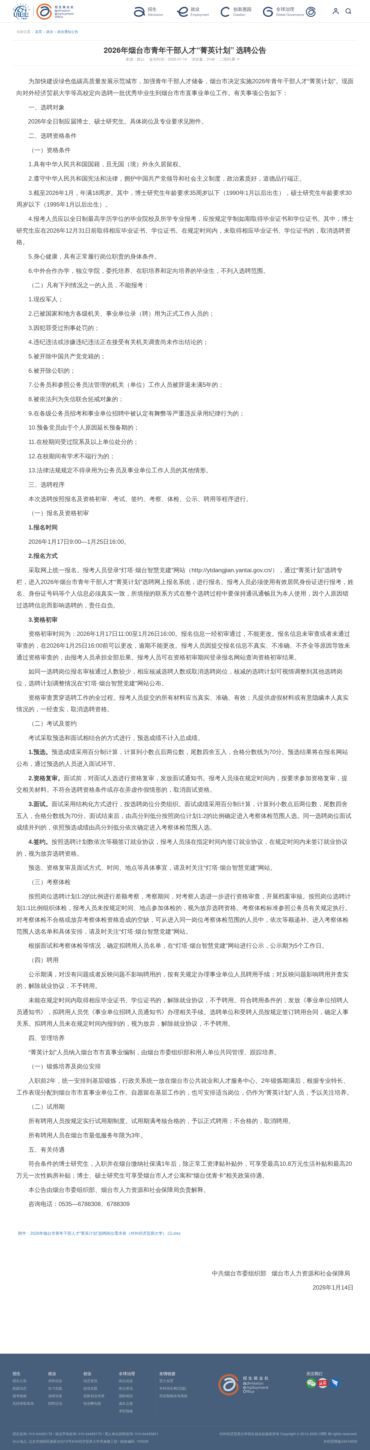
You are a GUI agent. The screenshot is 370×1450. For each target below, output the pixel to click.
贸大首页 (166, 1380)
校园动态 (20, 1388)
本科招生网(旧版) (173, 1388)
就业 (49, 31)
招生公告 (20, 1380)
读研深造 (55, 1395)
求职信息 (55, 1380)
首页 (38, 31)
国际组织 (126, 1395)
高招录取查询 (23, 1403)
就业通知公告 (67, 31)
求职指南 (126, 1410)
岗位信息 (126, 1380)
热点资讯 (126, 1388)
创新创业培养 (93, 1395)
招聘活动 (55, 1403)
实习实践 (55, 1388)
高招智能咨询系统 (173, 1395)
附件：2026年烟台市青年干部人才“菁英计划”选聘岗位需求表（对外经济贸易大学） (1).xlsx (99, 1233)
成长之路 (126, 1403)
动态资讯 (90, 1380)
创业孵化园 (92, 1403)
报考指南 (20, 1395)
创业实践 (90, 1388)
